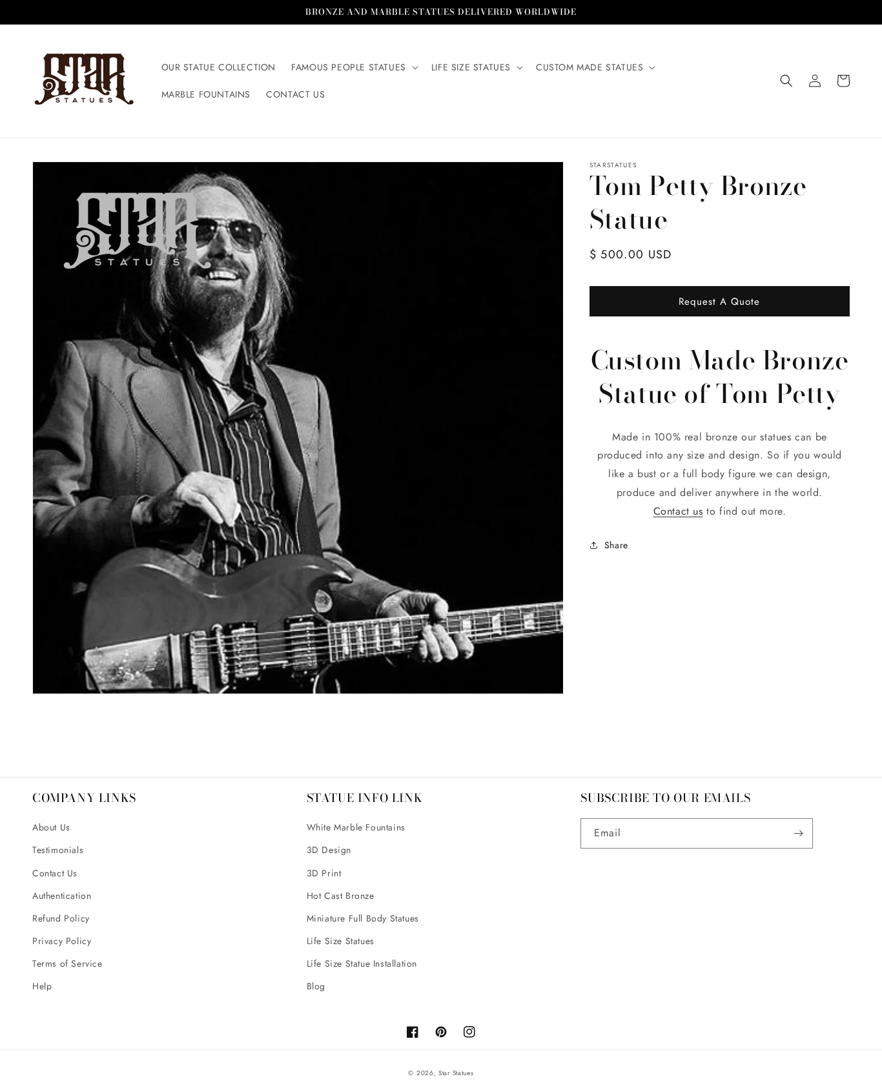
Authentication (61, 895)
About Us (51, 827)
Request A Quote (719, 301)
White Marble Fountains (356, 827)
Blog (316, 986)
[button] (353, 67)
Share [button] (616, 544)
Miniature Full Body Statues (363, 918)
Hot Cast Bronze (340, 895)
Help (42, 986)
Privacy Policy (61, 940)
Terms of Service (67, 963)
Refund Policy (61, 918)
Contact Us (54, 873)
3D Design (329, 849)
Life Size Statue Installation (362, 963)
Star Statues (455, 1073)
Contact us (678, 511)
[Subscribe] (798, 833)
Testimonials (57, 849)
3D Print (324, 873)
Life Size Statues (340, 940)
